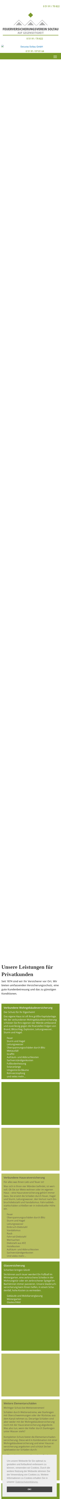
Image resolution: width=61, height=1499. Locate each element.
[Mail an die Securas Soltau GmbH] (18, 51)
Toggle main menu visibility (55, 56)
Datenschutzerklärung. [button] (26, 1482)
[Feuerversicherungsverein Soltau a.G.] (30, 23)
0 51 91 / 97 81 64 (35, 51)
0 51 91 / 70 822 (51, 6)
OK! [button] (29, 1489)
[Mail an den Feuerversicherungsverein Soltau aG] (35, 6)
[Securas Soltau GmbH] (30, 46)
